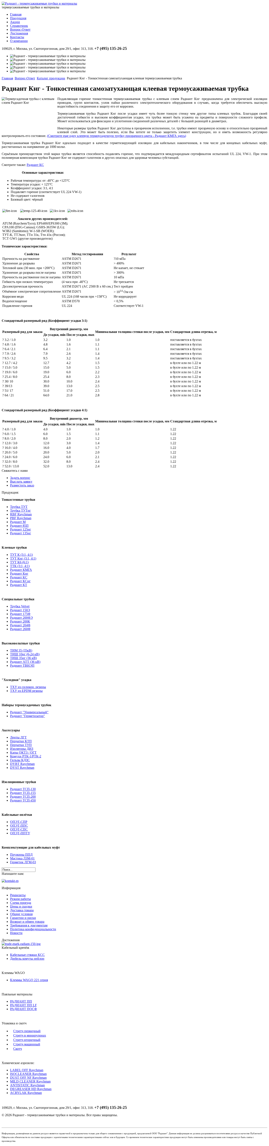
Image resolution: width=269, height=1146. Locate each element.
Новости (16, 933)
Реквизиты (18, 895)
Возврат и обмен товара (27, 921)
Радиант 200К (20, 621)
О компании (19, 41)
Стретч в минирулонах (29, 1035)
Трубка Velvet (19, 606)
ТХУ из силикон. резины (28, 687)
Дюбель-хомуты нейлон (27, 958)
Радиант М (18, 522)
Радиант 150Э (20, 610)
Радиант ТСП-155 (23, 793)
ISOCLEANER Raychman (28, 1074)
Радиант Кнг (19, 573)
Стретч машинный (26, 1044)
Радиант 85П (19, 525)
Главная (15, 14)
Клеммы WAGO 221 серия (29, 980)
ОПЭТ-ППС (19, 825)
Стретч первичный (27, 1031)
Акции (15, 22)
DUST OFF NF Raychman (28, 1077)
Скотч (17, 1048)
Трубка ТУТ (19, 507)
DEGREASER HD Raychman (30, 1089)
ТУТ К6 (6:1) (19, 562)
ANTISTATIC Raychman (27, 1085)
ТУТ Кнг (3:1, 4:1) (23, 558)
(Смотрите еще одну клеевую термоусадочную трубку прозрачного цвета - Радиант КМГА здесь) (116, 136)
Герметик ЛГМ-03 (23, 862)
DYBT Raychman (22, 764)
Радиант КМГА (21, 570)
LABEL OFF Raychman (26, 1070)
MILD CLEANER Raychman (30, 1081)
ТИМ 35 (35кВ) (21, 650)
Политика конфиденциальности (33, 929)
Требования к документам (28, 925)
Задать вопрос (20, 478)
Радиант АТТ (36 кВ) (25, 662)
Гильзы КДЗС (20, 760)
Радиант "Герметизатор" (27, 716)
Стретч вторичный (26, 1040)
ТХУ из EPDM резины (26, 691)
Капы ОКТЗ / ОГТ (23, 752)
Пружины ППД (21, 854)
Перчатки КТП (21, 741)
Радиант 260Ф (20, 629)
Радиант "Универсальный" (29, 712)
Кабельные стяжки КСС (27, 955)
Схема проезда (20, 902)
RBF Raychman (21, 514)
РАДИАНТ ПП (21, 1001)
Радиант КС (35, 165)
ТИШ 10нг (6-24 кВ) (25, 654)
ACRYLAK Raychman (26, 1093)
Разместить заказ (22, 485)
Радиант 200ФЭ (21, 617)
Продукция (18, 18)
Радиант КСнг (20, 581)
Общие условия (21, 914)
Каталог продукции (51, 78)
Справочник (19, 26)
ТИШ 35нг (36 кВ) (23, 658)
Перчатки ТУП (21, 745)
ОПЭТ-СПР (18, 822)
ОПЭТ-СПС (19, 829)
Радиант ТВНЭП (22, 665)
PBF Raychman (20, 518)
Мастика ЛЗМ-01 (22, 858)
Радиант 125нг (20, 529)
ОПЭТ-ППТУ (20, 833)
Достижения (19, 33)
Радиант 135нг (20, 533)
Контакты (17, 37)
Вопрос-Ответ (20, 29)
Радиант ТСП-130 (23, 789)
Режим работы (20, 899)
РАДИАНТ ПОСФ (23, 1009)
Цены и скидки (21, 906)
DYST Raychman (22, 767)
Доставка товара (22, 910)
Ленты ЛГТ (18, 737)
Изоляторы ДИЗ (21, 748)
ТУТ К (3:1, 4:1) (21, 554)
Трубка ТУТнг (20, 510)
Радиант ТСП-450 (23, 800)
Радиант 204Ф (20, 625)
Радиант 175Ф (20, 614)
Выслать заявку (21, 481)
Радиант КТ (18, 585)
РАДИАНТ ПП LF (23, 1005)
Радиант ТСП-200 (23, 796)
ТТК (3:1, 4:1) (20, 566)
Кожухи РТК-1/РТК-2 (25, 756)
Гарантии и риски (23, 918)
